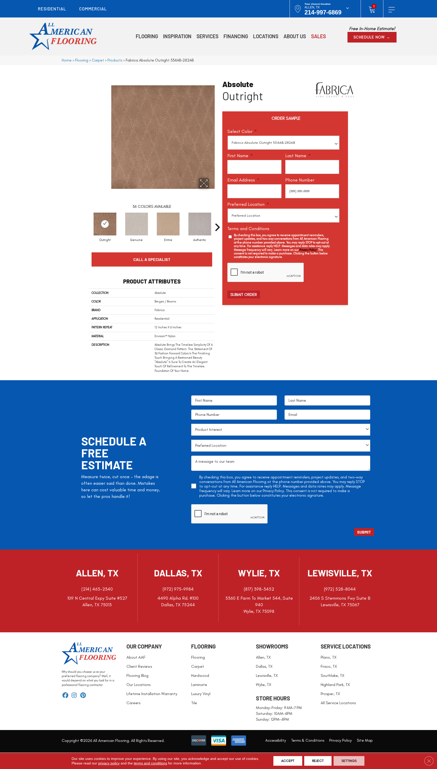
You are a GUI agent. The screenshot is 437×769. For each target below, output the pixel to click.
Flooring (81, 60)
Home (67, 60)
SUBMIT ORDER (243, 294)
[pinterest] (83, 695)
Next (217, 219)
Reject (318, 761)
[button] (372, 37)
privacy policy (109, 763)
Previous (86, 219)
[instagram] (74, 695)
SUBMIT (364, 532)
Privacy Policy (308, 250)
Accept (287, 761)
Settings (349, 761)
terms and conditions (150, 763)
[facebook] (65, 695)
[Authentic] (199, 224)
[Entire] (168, 224)
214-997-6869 (322, 12)
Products (114, 60)
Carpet (98, 60)
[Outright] (105, 224)
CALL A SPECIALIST (151, 259)
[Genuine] (136, 224)
